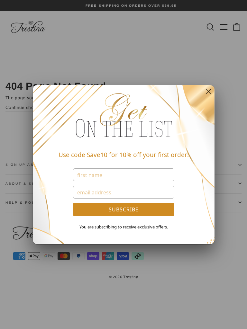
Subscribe (124, 209)
